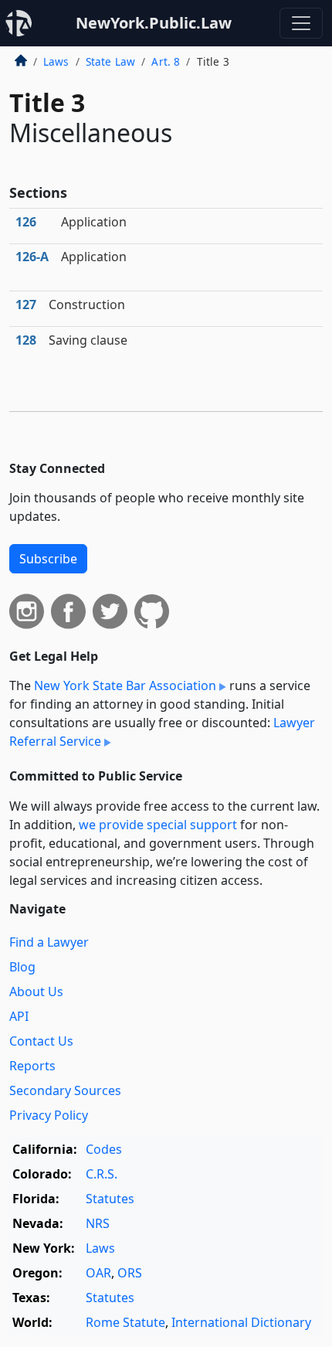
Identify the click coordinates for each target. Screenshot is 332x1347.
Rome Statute (125, 1322)
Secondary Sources (65, 1090)
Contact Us (41, 1040)
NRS (98, 1223)
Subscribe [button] (48, 558)
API (19, 1016)
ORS (129, 1272)
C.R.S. (101, 1173)
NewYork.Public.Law (154, 22)
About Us (36, 991)
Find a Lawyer (49, 942)
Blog (22, 966)
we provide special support (158, 824)
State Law (110, 61)
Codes (104, 1149)
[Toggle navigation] (301, 23)
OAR (98, 1272)
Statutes (110, 1198)
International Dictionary (241, 1322)
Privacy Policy (48, 1115)
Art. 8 (165, 61)
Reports (32, 1065)
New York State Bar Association (125, 685)
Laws (56, 61)
